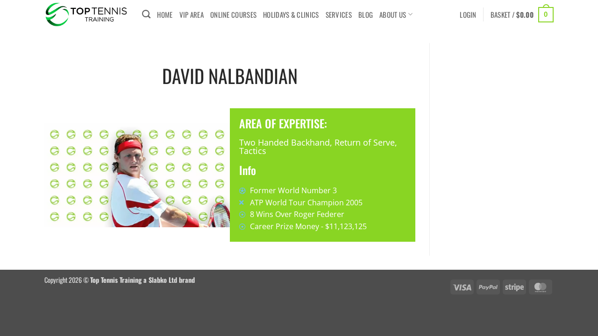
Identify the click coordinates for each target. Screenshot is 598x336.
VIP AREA (191, 14)
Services (339, 14)
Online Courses (233, 14)
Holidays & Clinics (291, 14)
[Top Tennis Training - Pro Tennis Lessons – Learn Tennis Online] (86, 14)
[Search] (146, 14)
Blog (365, 14)
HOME (164, 14)
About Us (392, 14)
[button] (468, 14)
